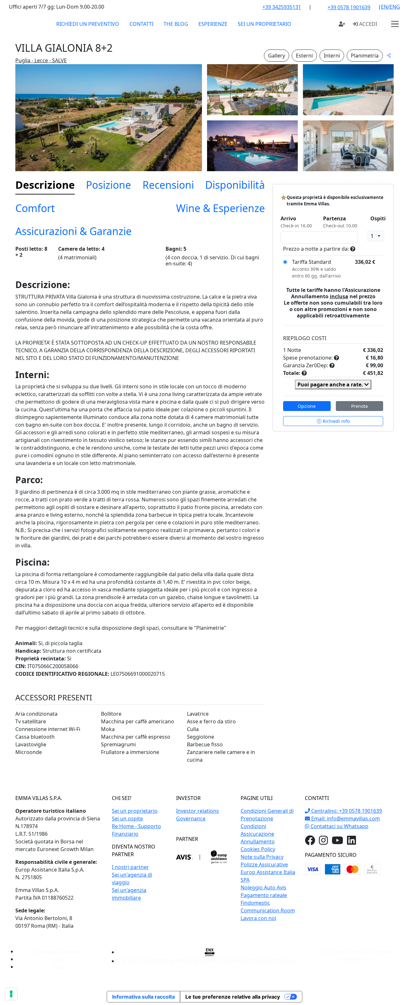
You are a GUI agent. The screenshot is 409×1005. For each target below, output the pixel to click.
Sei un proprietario (264, 23)
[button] (395, 24)
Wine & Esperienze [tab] (220, 208)
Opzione (307, 406)
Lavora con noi (258, 918)
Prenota (359, 406)
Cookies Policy (258, 849)
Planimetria (365, 55)
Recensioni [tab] (168, 185)
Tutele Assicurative (58, 951)
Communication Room (268, 910)
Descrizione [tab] (45, 185)
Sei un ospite (127, 818)
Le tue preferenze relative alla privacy (232, 997)
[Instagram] (323, 842)
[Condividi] (389, 55)
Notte (294, 350)
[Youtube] (337, 842)
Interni (332, 55)
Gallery (276, 55)
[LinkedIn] (351, 842)
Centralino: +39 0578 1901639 (346, 810)
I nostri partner (130, 867)
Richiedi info (335, 421)
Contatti (141, 23)
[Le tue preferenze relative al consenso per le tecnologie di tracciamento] (11, 994)
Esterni (304, 55)
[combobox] (375, 236)
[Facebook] (310, 842)
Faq (58, 959)
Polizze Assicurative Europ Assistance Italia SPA (268, 872)
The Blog (176, 23)
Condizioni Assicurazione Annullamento (258, 834)
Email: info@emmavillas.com (345, 818)
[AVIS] (184, 856)
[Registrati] (342, 24)
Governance (190, 818)
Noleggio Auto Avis (263, 887)
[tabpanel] (140, 507)
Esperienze (213, 23)
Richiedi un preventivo (87, 23)
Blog (58, 967)
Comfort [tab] (35, 208)
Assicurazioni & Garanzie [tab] (73, 231)
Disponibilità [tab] (235, 185)
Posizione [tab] (108, 185)
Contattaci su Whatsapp (338, 826)
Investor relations (197, 810)
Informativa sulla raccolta (143, 997)
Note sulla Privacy (262, 856)
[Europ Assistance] (219, 856)
